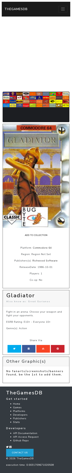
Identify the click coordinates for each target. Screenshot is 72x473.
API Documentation (25, 433)
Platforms (19, 411)
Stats (16, 422)
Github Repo (21, 440)
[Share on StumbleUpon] (43, 349)
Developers (20, 414)
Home (16, 404)
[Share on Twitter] (14, 349)
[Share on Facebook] (28, 349)
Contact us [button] (20, 452)
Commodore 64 (42, 247)
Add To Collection (36, 235)
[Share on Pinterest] (57, 349)
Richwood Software (45, 260)
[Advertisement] (36, 54)
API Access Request (26, 437)
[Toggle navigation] (62, 9)
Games (17, 407)
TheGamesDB (16, 9)
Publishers (19, 418)
